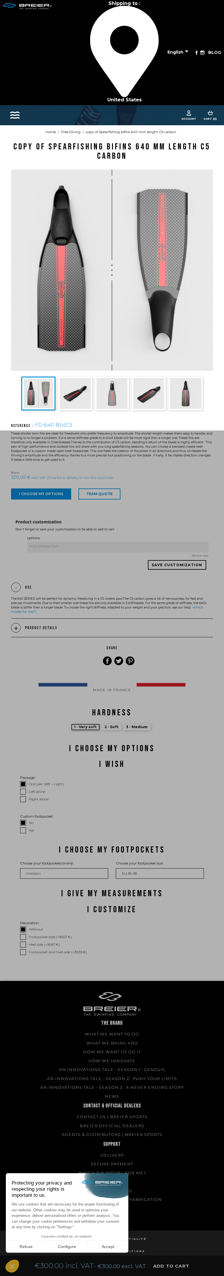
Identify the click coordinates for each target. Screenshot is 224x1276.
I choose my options (41, 494)
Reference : (23, 426)
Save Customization (177, 565)
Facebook (197, 53)
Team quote (99, 494)
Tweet (118, 660)
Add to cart (171, 1265)
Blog (214, 52)
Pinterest (130, 660)
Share (107, 660)
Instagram (202, 53)
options (33, 538)
